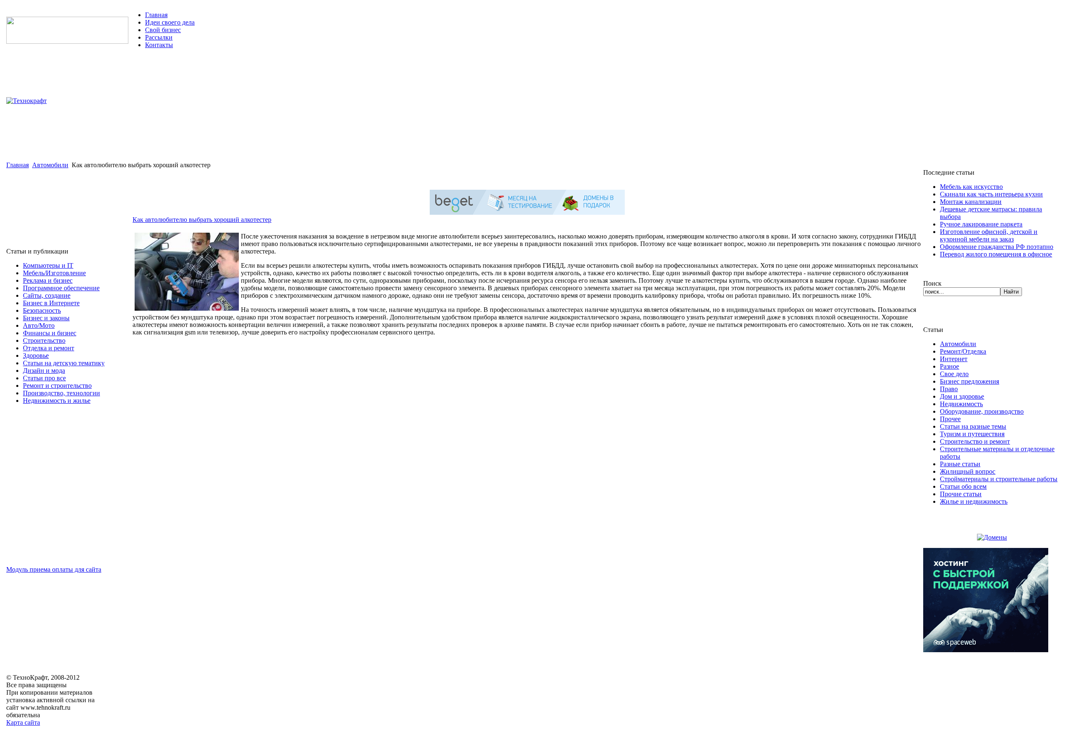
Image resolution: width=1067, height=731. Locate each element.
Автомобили (50, 164)
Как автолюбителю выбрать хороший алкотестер (202, 219)
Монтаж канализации (971, 201)
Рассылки (159, 37)
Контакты (159, 44)
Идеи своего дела (170, 22)
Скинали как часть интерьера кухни (991, 194)
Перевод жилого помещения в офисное (996, 254)
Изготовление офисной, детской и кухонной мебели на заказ (988, 235)
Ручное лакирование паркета (981, 224)
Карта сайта (23, 722)
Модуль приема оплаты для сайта (53, 569)
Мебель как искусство (971, 186)
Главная (156, 14)
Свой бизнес (163, 29)
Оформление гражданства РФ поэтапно (996, 246)
